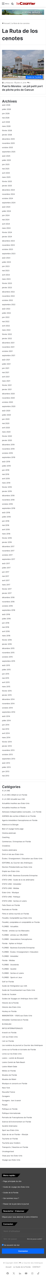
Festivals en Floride (10, 909)
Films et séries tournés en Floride (15, 914)
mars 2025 (6, 177)
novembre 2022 (8, 296)
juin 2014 (5, 725)
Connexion (23, 1251)
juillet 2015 (6, 670)
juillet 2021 (6, 364)
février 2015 (7, 691)
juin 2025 (5, 164)
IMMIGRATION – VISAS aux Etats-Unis (17, 1016)
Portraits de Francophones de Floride (17, 1117)
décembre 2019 (8, 445)
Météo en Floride (9, 1071)
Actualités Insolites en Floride (14, 808)
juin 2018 (5, 521)
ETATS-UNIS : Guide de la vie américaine (18, 880)
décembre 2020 (8, 394)
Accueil (7, 23)
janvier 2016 (7, 644)
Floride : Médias (8, 960)
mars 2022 (6, 330)
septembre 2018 (8, 508)
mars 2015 (6, 686)
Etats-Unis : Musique (10, 892)
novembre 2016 (8, 602)
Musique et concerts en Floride (14, 1083)
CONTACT (36, 1267)
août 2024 (6, 207)
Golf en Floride (8, 982)
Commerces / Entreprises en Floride (16, 841)
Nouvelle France (8, 1092)
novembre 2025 (8, 143)
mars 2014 (6, 737)
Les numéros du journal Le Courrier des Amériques (22, 1045)
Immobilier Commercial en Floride (15, 1020)
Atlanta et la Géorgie (10, 825)
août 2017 (6, 563)
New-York (6, 1088)
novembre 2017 (8, 551)
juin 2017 (5, 572)
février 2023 (7, 283)
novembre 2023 (8, 245)
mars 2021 (6, 381)
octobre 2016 (7, 606)
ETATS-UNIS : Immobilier (11, 884)
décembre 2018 (8, 495)
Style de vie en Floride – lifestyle (15, 1134)
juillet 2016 (6, 619)
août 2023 (6, 258)
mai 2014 (5, 729)
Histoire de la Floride (10, 1003)
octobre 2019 (7, 453)
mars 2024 (6, 228)
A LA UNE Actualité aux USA (13, 799)
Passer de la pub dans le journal (16, 1204)
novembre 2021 (8, 347)
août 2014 (6, 716)
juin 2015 (5, 674)
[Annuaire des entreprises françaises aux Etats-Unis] (23, 12)
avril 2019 (6, 478)
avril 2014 (6, 733)
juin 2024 (5, 215)
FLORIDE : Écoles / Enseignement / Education (20, 952)
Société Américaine (9, 1126)
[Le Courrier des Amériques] (26, 3)
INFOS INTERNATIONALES (12, 1028)
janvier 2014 (7, 746)
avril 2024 (6, 224)
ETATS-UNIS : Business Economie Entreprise (20, 875)
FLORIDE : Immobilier (10, 956)
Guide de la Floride (10, 1193)
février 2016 (7, 640)
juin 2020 (5, 419)
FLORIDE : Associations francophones (17, 939)
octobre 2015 (7, 657)
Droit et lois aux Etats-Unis (13, 854)
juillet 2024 (6, 211)
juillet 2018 (6, 517)
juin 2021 (5, 368)
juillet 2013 (6, 767)
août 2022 (6, 309)
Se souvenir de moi (11, 1245)
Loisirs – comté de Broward (13, 1058)
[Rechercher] (12, 4)
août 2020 (6, 411)
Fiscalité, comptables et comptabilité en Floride (21, 922)
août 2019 (6, 462)
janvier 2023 (7, 287)
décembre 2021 (8, 343)
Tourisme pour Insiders (11, 1143)
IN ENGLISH (6, 1024)
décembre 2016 (8, 597)
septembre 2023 (8, 254)
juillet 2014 (6, 720)
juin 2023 (5, 266)
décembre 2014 (8, 699)
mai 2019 (5, 474)
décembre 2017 (8, 546)
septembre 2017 (8, 559)
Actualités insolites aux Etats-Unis (15, 803)
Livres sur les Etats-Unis (12, 1054)
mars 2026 (6, 126)
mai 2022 (5, 321)
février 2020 (7, 436)
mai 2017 (5, 576)
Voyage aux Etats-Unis (11, 1160)
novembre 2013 (8, 750)
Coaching (5, 837)
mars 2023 (6, 279)
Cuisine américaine (9, 850)
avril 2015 (6, 682)
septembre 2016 (8, 610)
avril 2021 (6, 377)
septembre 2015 (8, 661)
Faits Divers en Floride (11, 905)
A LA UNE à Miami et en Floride (14, 795)
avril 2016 (6, 631)
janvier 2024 (7, 237)
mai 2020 (5, 423)
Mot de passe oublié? (34, 1239)
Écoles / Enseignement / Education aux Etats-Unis (22, 858)
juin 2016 (5, 623)
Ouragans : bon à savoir (11, 1100)
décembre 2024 (8, 190)
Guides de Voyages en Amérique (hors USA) (20, 999)
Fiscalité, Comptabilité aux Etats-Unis (17, 918)
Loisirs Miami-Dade (9, 1066)
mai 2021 (5, 372)
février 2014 (7, 742)
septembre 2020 (8, 406)
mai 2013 (5, 776)
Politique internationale (11, 1113)
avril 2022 (6, 326)
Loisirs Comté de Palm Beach (13, 1062)
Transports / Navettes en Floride (15, 1147)
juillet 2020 (6, 415)
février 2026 (7, 130)
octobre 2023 (7, 249)
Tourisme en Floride (10, 1139)
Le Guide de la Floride (22, 1267)
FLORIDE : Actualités (10, 926)
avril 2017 (5, 580)
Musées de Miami (9, 1079)
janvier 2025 (7, 186)
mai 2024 (5, 220)
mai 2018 (5, 525)
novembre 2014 (8, 703)
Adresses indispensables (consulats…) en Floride (21, 812)
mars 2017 (6, 585)
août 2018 (6, 512)
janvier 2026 (7, 135)
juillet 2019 (6, 466)
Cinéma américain (9, 833)
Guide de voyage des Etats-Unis (16, 1187)
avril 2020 (6, 428)
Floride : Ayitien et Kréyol (12, 943)
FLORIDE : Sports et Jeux (12, 977)
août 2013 (6, 763)
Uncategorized (8, 1151)
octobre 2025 (7, 147)
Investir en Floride (9, 1033)
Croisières (6, 846)
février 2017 (7, 589)
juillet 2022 (6, 313)
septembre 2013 (8, 759)
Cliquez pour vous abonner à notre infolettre (20, 1217)
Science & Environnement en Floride (16, 1122)
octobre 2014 (7, 708)
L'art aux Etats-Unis (10, 1037)
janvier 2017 (7, 593)
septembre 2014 (8, 712)
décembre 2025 (8, 139)
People (5, 1105)
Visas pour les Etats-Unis (12, 1156)
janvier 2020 (7, 440)
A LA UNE (6, 791)
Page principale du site (12, 1181)
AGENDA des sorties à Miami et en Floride (19, 816)
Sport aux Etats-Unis (10, 1130)
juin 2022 (5, 317)
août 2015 (6, 665)
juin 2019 (5, 470)
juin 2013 (5, 771)
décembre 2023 (8, 241)
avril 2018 (6, 529)
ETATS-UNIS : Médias (10, 888)
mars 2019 (6, 483)
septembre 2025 (8, 152)
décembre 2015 (8, 648)
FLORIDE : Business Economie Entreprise (18, 948)
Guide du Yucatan (9, 994)
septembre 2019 (8, 457)
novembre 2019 (8, 449)
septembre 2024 (8, 203)
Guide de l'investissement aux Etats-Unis (18, 990)
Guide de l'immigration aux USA (14, 986)
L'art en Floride (8, 1041)
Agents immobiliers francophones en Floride (19, 820)
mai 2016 (5, 627)
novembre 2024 (8, 194)
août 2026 (6, 105)
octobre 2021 (7, 351)
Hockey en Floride (9, 1011)
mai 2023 (5, 270)
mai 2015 (5, 678)
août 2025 (6, 156)
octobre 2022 (7, 300)
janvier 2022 (7, 338)
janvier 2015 (7, 695)
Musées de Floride (9, 1075)
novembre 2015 (8, 653)
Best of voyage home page (13, 829)
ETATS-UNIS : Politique (11, 897)
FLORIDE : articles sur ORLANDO (15, 935)
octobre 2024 (7, 198)
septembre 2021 (8, 355)
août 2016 (6, 614)
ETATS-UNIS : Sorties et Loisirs (14, 901)
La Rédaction (8, 83)
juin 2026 (5, 113)
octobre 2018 (7, 504)
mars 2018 (6, 534)
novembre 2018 (8, 500)
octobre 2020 (7, 402)
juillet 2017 (6, 568)
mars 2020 (6, 432)
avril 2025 (6, 173)
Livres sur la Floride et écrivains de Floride (19, 1049)
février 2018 (7, 538)
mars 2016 (6, 636)
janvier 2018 (7, 542)
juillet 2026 (6, 109)
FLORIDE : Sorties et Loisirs (13, 973)
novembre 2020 (8, 398)
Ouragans (6, 1096)
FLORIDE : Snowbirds (10, 965)
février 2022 (7, 334)
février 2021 (7, 385)
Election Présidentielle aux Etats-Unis (17, 867)
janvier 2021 (7, 389)
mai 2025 (5, 169)
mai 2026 (5, 118)
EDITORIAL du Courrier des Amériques (17, 863)
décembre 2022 (8, 292)
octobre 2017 (7, 555)
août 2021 (6, 360)
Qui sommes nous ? (11, 1198)
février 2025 (7, 181)
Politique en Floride (10, 1109)
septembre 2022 (8, 304)
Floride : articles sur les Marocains (15, 931)
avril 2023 (6, 275)
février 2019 (7, 487)
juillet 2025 (6, 160)
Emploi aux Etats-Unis (11, 871)
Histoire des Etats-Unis (11, 1007)
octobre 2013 (7, 754)
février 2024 (7, 232)
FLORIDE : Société (9, 969)
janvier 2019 (7, 491)
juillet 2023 (6, 262)
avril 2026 (6, 122)
